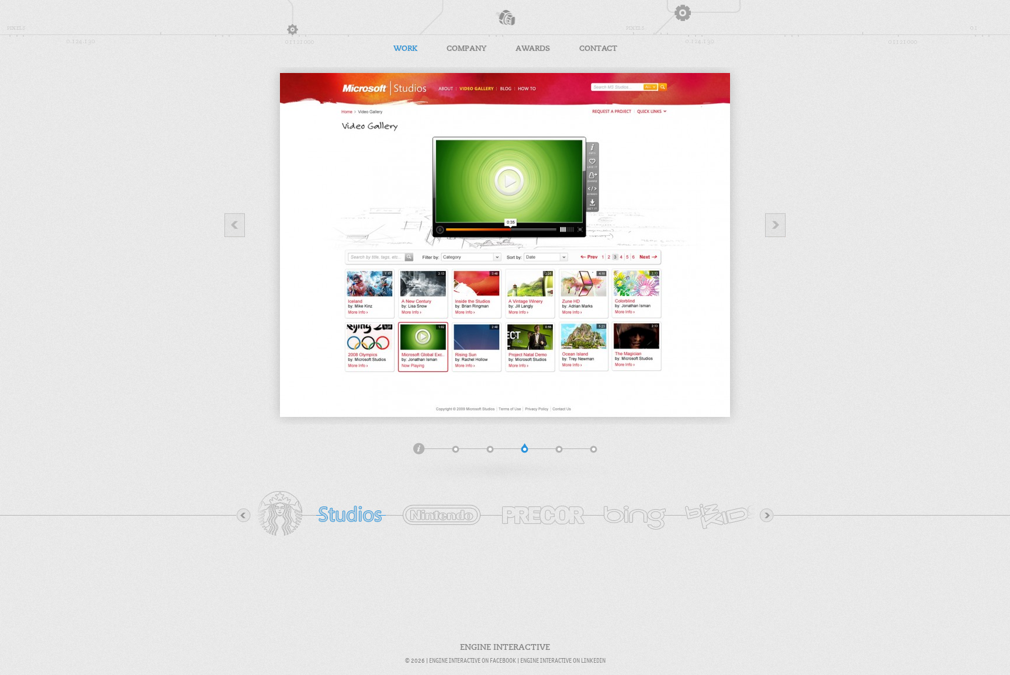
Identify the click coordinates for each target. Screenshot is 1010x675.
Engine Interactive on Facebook (472, 660)
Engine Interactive (505, 17)
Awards (533, 48)
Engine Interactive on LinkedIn (563, 660)
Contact (598, 48)
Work (405, 48)
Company (466, 48)
